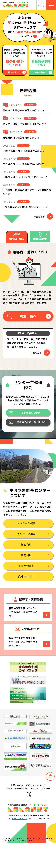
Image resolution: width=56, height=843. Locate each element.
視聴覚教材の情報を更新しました (21, 137)
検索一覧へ (27, 316)
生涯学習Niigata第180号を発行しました (25, 207)
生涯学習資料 (26, 566)
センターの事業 (26, 534)
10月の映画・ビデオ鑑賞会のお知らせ (24, 150)
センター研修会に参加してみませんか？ (24, 124)
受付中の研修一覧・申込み (31, 422)
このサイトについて (35, 785)
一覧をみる (39, 216)
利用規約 (45, 788)
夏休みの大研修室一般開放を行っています (26, 110)
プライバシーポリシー (16, 788)
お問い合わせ (17, 785)
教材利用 (26, 555)
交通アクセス (26, 576)
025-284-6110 (19, 818)
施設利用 (26, 545)
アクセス (34, 788)
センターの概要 (26, 523)
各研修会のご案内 (31, 412)
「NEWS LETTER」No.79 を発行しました (25, 176)
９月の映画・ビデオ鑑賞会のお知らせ (23, 163)
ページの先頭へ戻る (50, 776)
